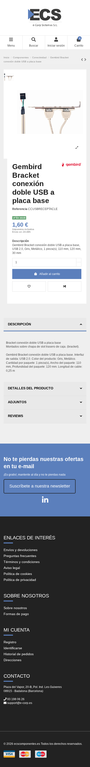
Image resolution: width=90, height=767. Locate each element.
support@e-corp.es (19, 703)
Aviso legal (12, 568)
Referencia (19, 209)
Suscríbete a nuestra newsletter (39, 486)
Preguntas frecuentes (20, 556)
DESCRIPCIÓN (19, 324)
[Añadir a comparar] (64, 286)
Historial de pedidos (19, 654)
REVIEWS (15, 416)
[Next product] (85, 59)
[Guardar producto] (29, 286)
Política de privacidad (20, 580)
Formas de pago (16, 614)
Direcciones (12, 660)
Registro (10, 642)
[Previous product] (82, 59)
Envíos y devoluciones (20, 550)
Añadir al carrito (49, 274)
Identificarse (13, 648)
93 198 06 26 (15, 699)
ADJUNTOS (17, 402)
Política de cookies (18, 574)
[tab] (45, 325)
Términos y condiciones (22, 562)
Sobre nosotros (15, 608)
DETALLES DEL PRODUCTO (30, 388)
